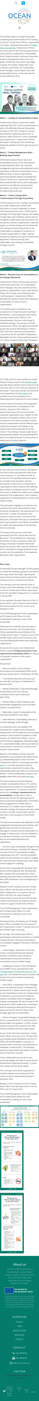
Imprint (33, 1392)
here (2, 765)
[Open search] (16, 3)
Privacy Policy (26, 1391)
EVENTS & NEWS (19, 1330)
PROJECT (19, 1322)
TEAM (19, 1326)
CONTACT (19, 1339)
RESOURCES (19, 1335)
